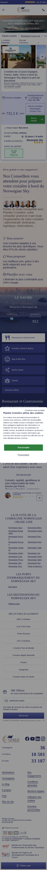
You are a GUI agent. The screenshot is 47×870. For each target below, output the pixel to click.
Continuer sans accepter (35, 410)
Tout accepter (23, 448)
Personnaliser (23, 455)
